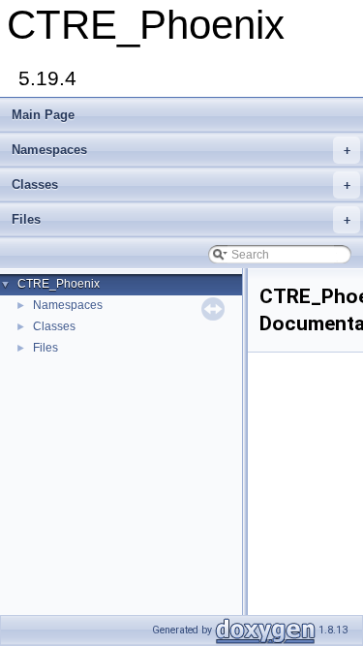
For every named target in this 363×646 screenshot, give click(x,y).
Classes (181, 184)
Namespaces (181, 149)
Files (181, 219)
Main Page (43, 115)
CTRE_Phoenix (58, 284)
